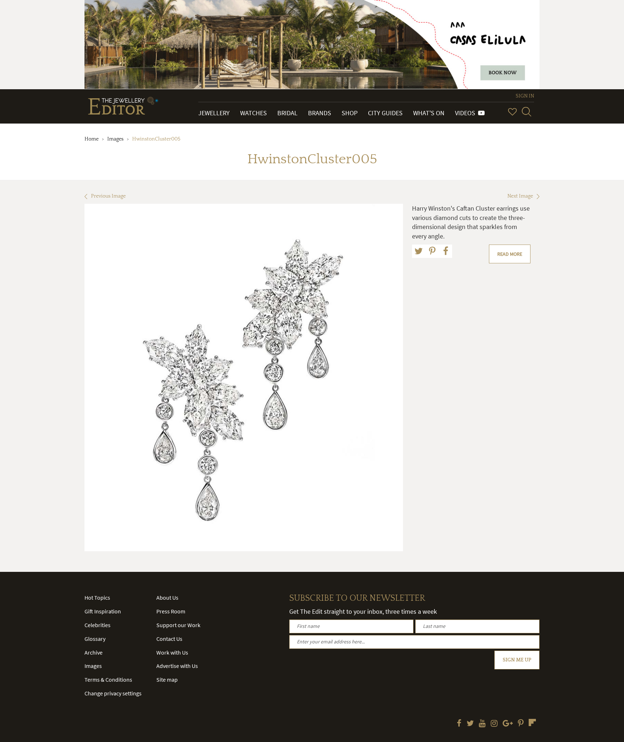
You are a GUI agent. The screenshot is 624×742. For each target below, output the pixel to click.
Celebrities (97, 625)
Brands (319, 113)
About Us (167, 597)
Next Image (520, 196)
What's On (429, 113)
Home (91, 139)
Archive (93, 652)
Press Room (170, 611)
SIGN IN (525, 96)
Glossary (94, 638)
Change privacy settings (113, 693)
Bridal (287, 113)
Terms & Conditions (108, 679)
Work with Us (172, 652)
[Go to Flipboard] (532, 722)
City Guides (385, 113)
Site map (167, 679)
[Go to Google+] (508, 724)
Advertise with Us (177, 665)
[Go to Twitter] (470, 724)
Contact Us (169, 638)
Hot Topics (97, 597)
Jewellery (214, 113)
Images (115, 139)
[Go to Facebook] (459, 724)
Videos (466, 113)
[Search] (526, 111)
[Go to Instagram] (494, 724)
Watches (253, 113)
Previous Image (108, 196)
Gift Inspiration (102, 611)
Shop (350, 113)
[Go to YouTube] (482, 724)
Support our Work (178, 625)
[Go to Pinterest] (521, 724)
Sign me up (517, 660)
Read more (509, 254)
